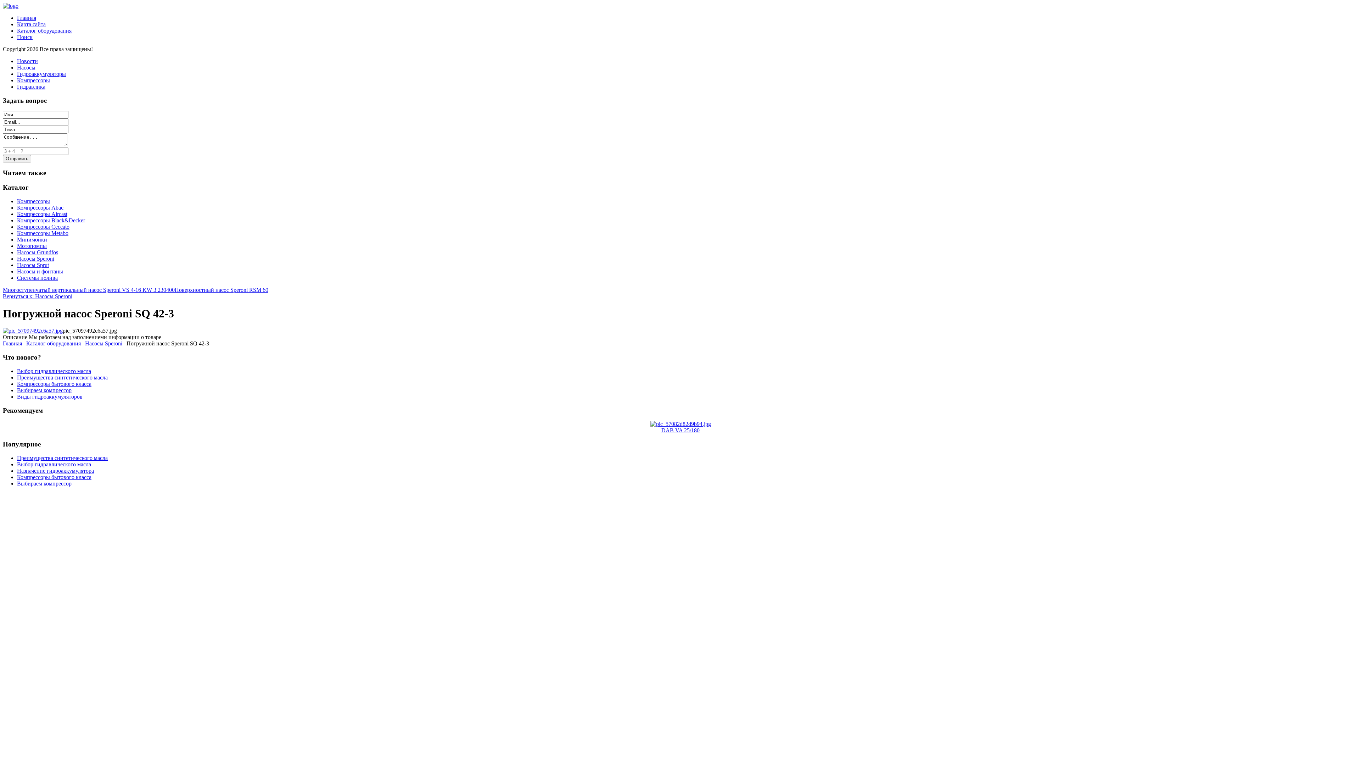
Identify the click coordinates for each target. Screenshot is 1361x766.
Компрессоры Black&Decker (51, 220)
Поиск (25, 37)
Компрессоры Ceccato (43, 227)
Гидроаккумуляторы (41, 74)
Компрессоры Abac (40, 208)
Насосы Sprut (33, 265)
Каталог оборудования (44, 31)
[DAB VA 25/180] (680, 424)
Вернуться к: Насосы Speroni (37, 296)
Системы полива (37, 278)
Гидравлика (31, 87)
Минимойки (32, 240)
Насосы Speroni (35, 259)
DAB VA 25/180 (680, 430)
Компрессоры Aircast (42, 214)
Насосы (26, 68)
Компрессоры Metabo (42, 233)
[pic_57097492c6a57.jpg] (33, 331)
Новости (27, 61)
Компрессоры (33, 80)
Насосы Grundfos (37, 252)
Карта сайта (31, 24)
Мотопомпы (32, 246)
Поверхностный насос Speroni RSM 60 (221, 290)
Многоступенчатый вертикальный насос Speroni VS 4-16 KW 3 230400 (89, 290)
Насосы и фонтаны (40, 271)
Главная (26, 18)
